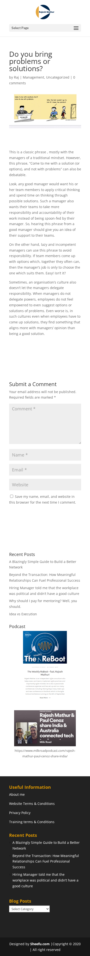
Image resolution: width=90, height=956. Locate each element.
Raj (16, 77)
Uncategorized (57, 77)
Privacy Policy (19, 812)
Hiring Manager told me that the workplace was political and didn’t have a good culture (45, 880)
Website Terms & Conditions (32, 803)
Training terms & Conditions (31, 822)
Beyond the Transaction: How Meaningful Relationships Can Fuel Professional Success (45, 861)
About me (17, 794)
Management (33, 77)
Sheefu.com (40, 944)
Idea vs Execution (23, 614)
